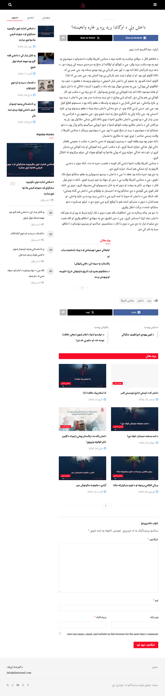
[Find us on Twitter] (23, 685)
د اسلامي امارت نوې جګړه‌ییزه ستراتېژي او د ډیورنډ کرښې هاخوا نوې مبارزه (21, 34)
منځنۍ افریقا (127, 300)
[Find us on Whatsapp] (13, 685)
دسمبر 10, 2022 (147, 399)
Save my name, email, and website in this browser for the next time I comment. (112, 634)
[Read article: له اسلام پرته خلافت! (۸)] (82, 376)
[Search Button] (10, 5)
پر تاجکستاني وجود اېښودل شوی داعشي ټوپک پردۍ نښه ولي (21, 109)
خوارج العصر (65, 426)
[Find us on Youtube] (18, 685)
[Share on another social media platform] (63, 38)
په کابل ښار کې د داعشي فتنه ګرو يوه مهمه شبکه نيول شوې (21, 61)
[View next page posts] (81, 288)
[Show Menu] (155, 5)
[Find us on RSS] (8, 685)
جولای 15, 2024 (147, 442)
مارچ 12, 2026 (96, 399)
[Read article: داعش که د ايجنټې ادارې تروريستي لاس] (134, 376)
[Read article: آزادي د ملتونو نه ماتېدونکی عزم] (82, 468)
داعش (140, 300)
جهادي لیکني (118, 383)
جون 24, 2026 (96, 448)
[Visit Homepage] (82, 5)
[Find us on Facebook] (28, 685)
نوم (155, 600)
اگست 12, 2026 (95, 491)
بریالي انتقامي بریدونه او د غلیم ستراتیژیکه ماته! (135, 485)
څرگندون (152, 539)
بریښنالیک (100, 617)
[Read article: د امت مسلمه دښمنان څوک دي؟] (134, 419)
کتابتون (154, 667)
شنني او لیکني (118, 426)
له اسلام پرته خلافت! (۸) (94, 392)
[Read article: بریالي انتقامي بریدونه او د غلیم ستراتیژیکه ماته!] (134, 468)
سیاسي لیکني (65, 383)
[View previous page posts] (87, 288)
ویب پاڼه (154, 617)
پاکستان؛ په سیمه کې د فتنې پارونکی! (92, 263)
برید (149, 300)
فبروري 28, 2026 (146, 491)
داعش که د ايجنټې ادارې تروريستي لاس (139, 392)
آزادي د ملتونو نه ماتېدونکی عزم (91, 485)
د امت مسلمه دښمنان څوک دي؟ (142, 436)
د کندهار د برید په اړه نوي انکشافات (27, 233)
